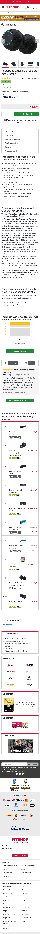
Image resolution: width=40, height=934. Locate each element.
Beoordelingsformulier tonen (20, 351)
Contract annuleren (20, 855)
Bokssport (6, 904)
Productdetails (10, 131)
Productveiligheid (11, 151)
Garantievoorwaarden (12, 139)
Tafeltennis (6, 897)
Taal (30, 363)
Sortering (12, 363)
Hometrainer (25, 886)
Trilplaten (24, 921)
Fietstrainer (25, 907)
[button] (5, 64)
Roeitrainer (25, 890)
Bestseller (8, 147)
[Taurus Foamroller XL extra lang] (23, 427)
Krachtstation (7, 893)
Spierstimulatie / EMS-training (10, 922)
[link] (11, 665)
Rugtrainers (6, 918)
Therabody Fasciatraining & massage (13, 13)
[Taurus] (15, 437)
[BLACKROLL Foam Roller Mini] (23, 559)
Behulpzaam (8, 393)
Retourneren (6, 876)
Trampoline (25, 893)
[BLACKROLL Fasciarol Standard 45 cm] (23, 596)
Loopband (6, 890)
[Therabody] (8, 25)
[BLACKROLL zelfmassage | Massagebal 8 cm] (23, 445)
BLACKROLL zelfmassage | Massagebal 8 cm (15, 453)
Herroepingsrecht (26, 873)
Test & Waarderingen (12, 143)
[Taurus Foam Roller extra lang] (23, 540)
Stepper (5, 911)
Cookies (5, 869)
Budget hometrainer (9, 907)
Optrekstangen (26, 918)
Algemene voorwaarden (10, 866)
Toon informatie (7, 625)
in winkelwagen (26, 114)
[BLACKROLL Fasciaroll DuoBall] (23, 503)
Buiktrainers (25, 914)
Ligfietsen (25, 904)
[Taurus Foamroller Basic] (23, 466)
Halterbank (25, 897)
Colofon (23, 869)
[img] (18, 96)
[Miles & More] (20, 828)
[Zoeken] (32, 7)
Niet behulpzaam (20, 393)
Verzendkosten (7, 873)
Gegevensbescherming (28, 866)
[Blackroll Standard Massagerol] (23, 485)
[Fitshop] (12, 7)
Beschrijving (9, 135)
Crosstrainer (7, 886)
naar (7, 849)
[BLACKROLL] (15, 458)
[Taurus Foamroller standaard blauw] (23, 522)
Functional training (9, 914)
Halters (24, 900)
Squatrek (24, 911)
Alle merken (6, 928)
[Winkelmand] (37, 7)
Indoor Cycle (7, 900)
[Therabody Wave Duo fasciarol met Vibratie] (23, 578)
